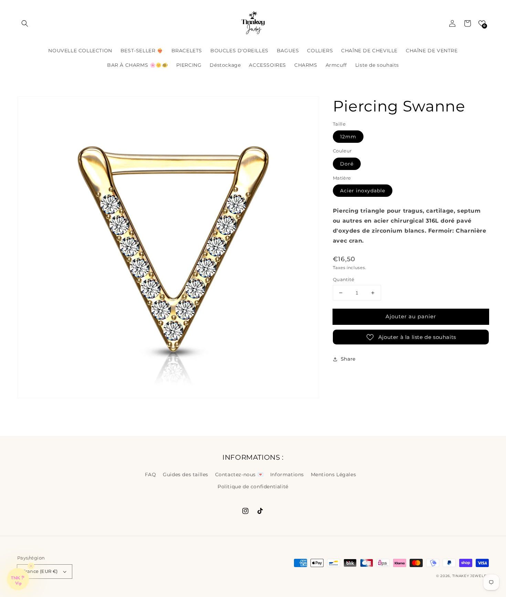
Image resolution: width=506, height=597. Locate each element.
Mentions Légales (333, 474)
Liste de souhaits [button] (377, 65)
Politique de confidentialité (253, 486)
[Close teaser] (31, 566)
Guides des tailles (185, 474)
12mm (348, 137)
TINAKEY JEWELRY (470, 576)
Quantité (343, 279)
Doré (347, 164)
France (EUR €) (40, 571)
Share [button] (348, 359)
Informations (287, 474)
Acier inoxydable (362, 191)
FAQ (150, 474)
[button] (24, 23)
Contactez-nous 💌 (239, 474)
